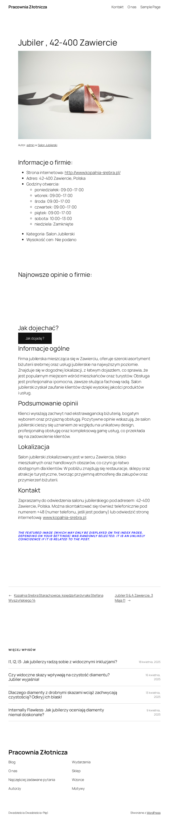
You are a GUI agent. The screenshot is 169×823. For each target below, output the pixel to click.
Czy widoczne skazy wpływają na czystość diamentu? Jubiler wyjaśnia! (59, 677)
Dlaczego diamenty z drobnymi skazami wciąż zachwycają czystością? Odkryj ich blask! (62, 694)
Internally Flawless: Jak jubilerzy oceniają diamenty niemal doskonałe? (56, 712)
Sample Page (150, 7)
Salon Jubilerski (47, 145)
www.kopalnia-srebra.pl (64, 517)
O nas (132, 7)
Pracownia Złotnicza (27, 7)
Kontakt (117, 7)
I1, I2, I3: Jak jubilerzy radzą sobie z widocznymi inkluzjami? (62, 661)
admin (31, 145)
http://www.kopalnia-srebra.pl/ (93, 172)
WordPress (154, 813)
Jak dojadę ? (35, 338)
